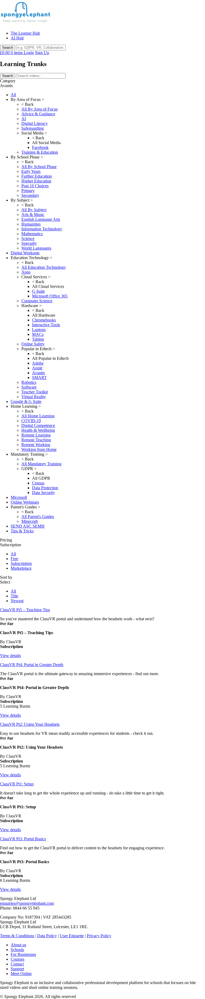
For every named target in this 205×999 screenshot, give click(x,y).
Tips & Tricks (22, 531)
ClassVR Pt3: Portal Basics (23, 839)
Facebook (40, 147)
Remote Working (35, 444)
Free (14, 558)
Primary (28, 190)
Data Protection (45, 488)
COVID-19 (31, 420)
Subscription (21, 563)
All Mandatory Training (41, 464)
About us (18, 945)
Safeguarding (32, 128)
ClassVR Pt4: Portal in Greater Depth (31, 664)
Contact (17, 964)
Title (14, 596)
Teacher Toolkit (34, 392)
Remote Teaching (36, 440)
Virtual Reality (33, 396)
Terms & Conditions (17, 935)
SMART (39, 377)
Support (17, 969)
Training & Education (39, 152)
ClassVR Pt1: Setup (17, 784)
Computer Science (36, 301)
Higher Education (36, 181)
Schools (17, 949)
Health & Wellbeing (38, 430)
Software (29, 387)
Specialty (29, 243)
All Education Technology (43, 267)
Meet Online (21, 973)
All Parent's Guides (37, 516)
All (13, 94)
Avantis (38, 372)
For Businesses (23, 954)
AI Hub (17, 38)
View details (10, 655)
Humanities (31, 224)
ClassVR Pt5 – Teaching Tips (25, 609)
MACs (38, 334)
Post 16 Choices (35, 186)
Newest (17, 600)
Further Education (36, 176)
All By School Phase (39, 166)
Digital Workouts (25, 253)
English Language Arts (40, 219)
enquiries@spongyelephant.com (27, 903)
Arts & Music (32, 214)
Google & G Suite (26, 401)
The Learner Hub (25, 33)
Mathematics (32, 233)
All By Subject (33, 209)
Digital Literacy (34, 123)
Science (27, 238)
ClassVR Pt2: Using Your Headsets (30, 724)
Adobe (38, 363)
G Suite (38, 291)
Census (38, 483)
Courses (17, 959)
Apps (25, 272)
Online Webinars (25, 502)
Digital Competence (38, 425)
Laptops (39, 329)
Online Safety (33, 344)
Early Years (31, 171)
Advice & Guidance (38, 114)
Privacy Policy (99, 935)
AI (23, 118)
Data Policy (47, 935)
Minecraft (29, 521)
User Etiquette (72, 935)
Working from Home (39, 449)
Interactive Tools (46, 325)
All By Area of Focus (39, 109)
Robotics (28, 382)
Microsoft (19, 497)
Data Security (43, 492)
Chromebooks (44, 320)
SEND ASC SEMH (28, 526)
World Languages (36, 248)
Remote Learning (36, 435)
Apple (37, 368)
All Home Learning (37, 416)
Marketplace (21, 568)
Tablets (38, 339)
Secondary (30, 195)
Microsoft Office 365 (50, 296)
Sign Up (42, 52)
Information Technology (41, 229)
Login (29, 52)
